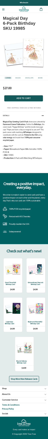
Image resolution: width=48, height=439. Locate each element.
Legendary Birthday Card (9, 323)
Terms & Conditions (10, 405)
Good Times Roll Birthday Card (10, 283)
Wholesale (24, 3)
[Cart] (41, 9)
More (40, 78)
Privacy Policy (8, 409)
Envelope (29, 78)
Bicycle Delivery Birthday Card (21, 362)
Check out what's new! (24, 251)
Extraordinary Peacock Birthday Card (35, 283)
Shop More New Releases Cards (24, 379)
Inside (18, 78)
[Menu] (3, 9)
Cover (8, 78)
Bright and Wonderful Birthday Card (35, 323)
